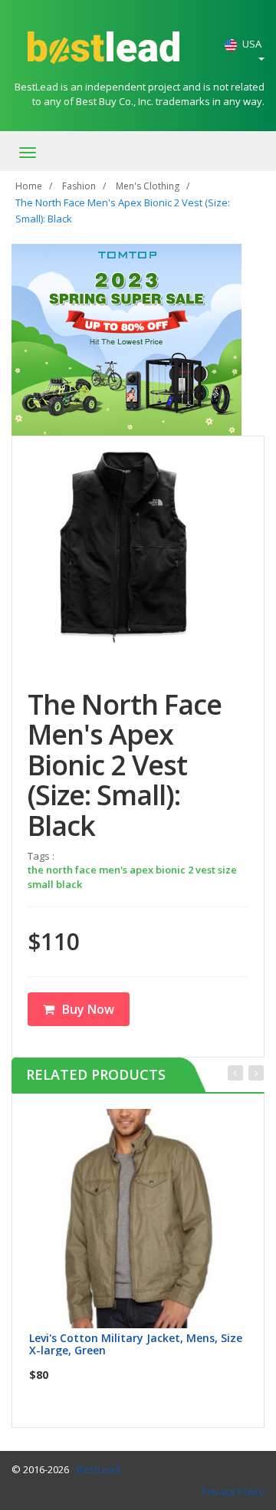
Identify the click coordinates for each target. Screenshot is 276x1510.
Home (28, 185)
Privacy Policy (233, 1491)
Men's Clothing (147, 185)
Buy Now (88, 1009)
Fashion (79, 185)
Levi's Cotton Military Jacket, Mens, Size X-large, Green (135, 1344)
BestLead (98, 1469)
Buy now (148, 1125)
